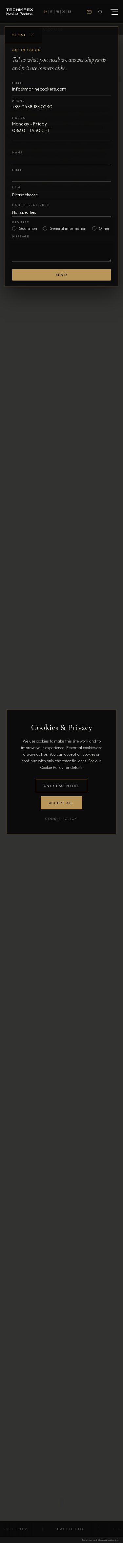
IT (51, 11)
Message (20, 236)
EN (45, 11)
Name (17, 152)
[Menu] (112, 12)
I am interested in (31, 204)
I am (16, 187)
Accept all (61, 802)
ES (70, 11)
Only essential (61, 785)
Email (18, 170)
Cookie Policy (61, 819)
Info (116, 1540)
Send (61, 275)
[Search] (100, 12)
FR (57, 11)
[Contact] (89, 12)
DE (64, 11)
